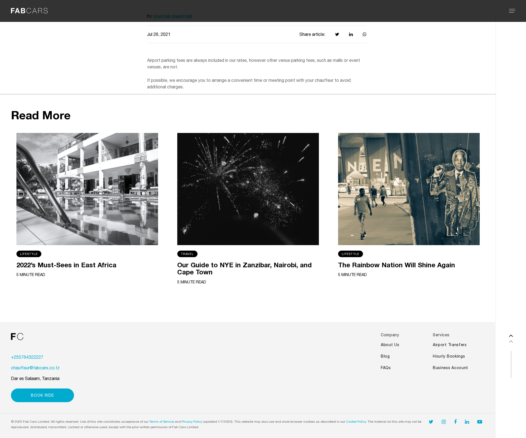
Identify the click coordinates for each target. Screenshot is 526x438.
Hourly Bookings (449, 356)
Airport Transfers (450, 345)
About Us (390, 345)
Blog (385, 356)
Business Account (450, 368)
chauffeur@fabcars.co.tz (35, 367)
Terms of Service (161, 422)
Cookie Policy (356, 422)
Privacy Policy (192, 422)
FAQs (386, 368)
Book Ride (42, 395)
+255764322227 (27, 357)
